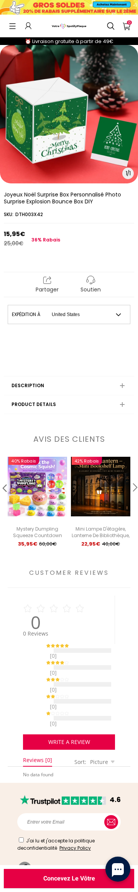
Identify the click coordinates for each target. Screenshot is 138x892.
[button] (12, 25)
